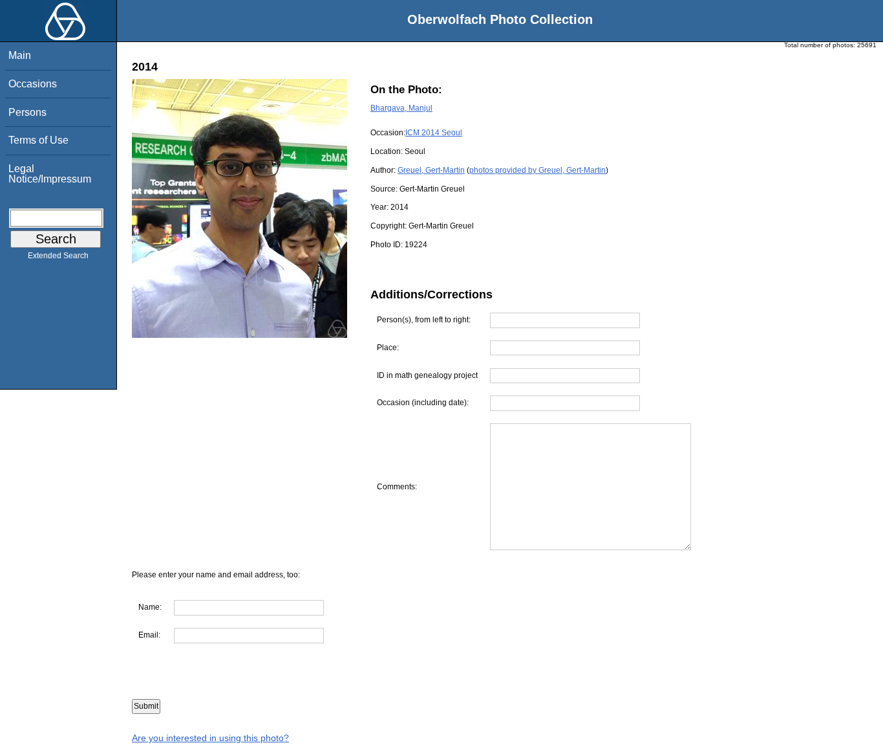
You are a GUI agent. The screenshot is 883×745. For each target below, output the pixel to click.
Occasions (32, 83)
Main (19, 55)
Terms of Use (38, 140)
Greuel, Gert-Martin (431, 170)
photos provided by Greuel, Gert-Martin (537, 170)
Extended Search (58, 256)
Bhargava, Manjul (401, 108)
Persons (27, 112)
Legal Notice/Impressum (49, 173)
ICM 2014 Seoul (433, 132)
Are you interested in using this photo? (210, 738)
